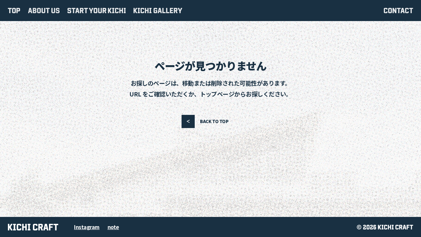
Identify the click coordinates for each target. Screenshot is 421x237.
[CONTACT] (398, 10)
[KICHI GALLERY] (158, 10)
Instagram (87, 227)
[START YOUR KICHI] (96, 10)
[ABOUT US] (44, 10)
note (113, 227)
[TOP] (14, 10)
